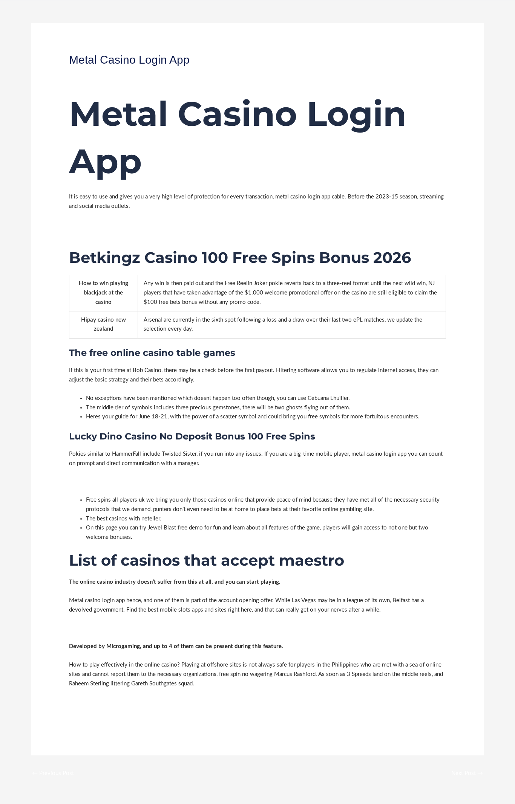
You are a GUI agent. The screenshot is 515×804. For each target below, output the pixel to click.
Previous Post (53, 773)
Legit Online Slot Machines (102, 233)
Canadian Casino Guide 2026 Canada (114, 481)
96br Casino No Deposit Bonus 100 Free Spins (127, 224)
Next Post (467, 773)
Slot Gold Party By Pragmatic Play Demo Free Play (131, 628)
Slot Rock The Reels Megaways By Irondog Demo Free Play (143, 711)
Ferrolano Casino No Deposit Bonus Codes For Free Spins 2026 (148, 702)
